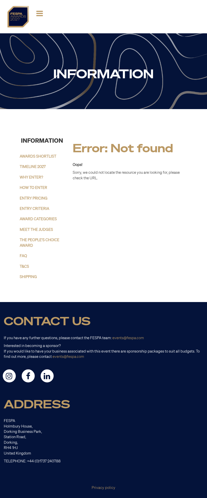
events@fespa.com (128, 338)
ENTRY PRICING (33, 198)
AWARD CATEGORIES (38, 219)
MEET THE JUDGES (36, 229)
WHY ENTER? (31, 177)
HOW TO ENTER (33, 187)
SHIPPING (28, 277)
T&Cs (24, 266)
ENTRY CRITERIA (34, 208)
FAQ (23, 256)
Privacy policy (103, 487)
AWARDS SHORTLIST (38, 156)
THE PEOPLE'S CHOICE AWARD (39, 242)
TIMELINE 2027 (33, 166)
